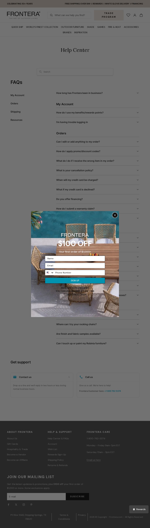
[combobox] (49, 272)
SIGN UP (75, 280)
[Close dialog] (114, 215)
